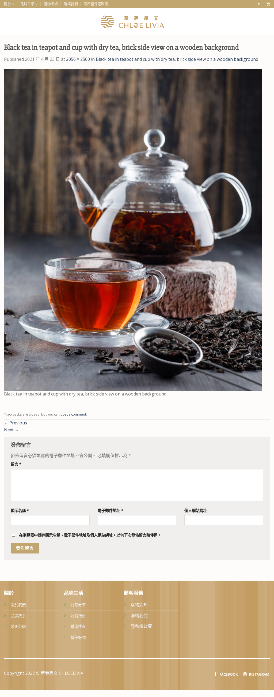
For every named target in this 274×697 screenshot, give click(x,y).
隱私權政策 (141, 626)
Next (11, 430)
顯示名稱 (20, 510)
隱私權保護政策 (96, 4)
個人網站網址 (195, 510)
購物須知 (51, 4)
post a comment (73, 414)
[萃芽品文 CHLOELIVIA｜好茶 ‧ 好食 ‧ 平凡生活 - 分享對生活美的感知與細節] (137, 21)
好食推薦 (78, 615)
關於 (7, 4)
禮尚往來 (78, 626)
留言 (16, 464)
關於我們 (18, 604)
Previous (15, 423)
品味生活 (28, 4)
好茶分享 (78, 604)
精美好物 (78, 637)
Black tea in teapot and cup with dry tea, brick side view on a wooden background (177, 59)
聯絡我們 (71, 4)
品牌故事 (18, 615)
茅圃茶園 (18, 626)
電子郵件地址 (110, 510)
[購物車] (268, 4)
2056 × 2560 (78, 59)
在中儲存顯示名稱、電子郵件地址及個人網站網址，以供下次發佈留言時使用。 (90, 535)
